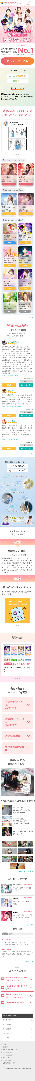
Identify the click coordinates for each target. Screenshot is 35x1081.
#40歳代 (17, 375)
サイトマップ (6, 1057)
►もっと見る (29, 925)
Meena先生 (11, 421)
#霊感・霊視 (5, 375)
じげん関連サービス (10, 1063)
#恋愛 (11, 375)
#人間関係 (13, 406)
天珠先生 (10, 390)
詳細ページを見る (26, 385)
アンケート (29, 934)
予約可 (9, 214)
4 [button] (21, 155)
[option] (17, 136)
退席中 (9, 311)
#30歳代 (19, 406)
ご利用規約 (6, 1044)
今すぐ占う (9, 184)
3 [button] (19, 155)
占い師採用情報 (7, 1060)
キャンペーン (20, 934)
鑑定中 (9, 242)
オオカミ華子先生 (13, 342)
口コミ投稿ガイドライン (9, 1055)
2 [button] (17, 155)
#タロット (5, 439)
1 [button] (14, 155)
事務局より (11, 934)
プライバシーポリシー (9, 1052)
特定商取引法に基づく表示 (10, 1049)
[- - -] (33, 3)
